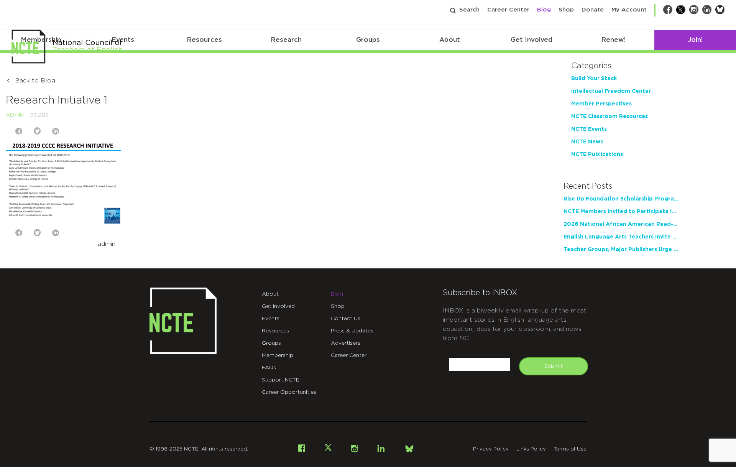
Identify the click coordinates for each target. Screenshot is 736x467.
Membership (277, 355)
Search (469, 10)
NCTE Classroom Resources (609, 116)
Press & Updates (352, 331)
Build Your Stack (594, 78)
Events (270, 318)
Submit (553, 366)
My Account (629, 10)
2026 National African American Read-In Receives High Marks (621, 224)
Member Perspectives (601, 104)
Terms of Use (570, 449)
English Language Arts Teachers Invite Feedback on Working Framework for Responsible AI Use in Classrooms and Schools (621, 237)
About (449, 39)
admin (15, 115)
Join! (695, 39)
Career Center (508, 10)
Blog (544, 10)
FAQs (269, 367)
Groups (368, 39)
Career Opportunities (289, 392)
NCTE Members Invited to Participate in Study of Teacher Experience (621, 211)
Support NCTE (280, 380)
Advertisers (345, 343)
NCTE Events (589, 129)
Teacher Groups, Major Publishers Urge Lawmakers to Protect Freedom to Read (621, 249)
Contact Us (345, 318)
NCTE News (587, 142)
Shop (566, 10)
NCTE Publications (597, 154)
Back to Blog (35, 80)
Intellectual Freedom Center (611, 91)
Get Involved (531, 39)
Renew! (613, 39)
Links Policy (531, 449)
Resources (204, 39)
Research (286, 39)
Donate (593, 10)
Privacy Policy (491, 449)
